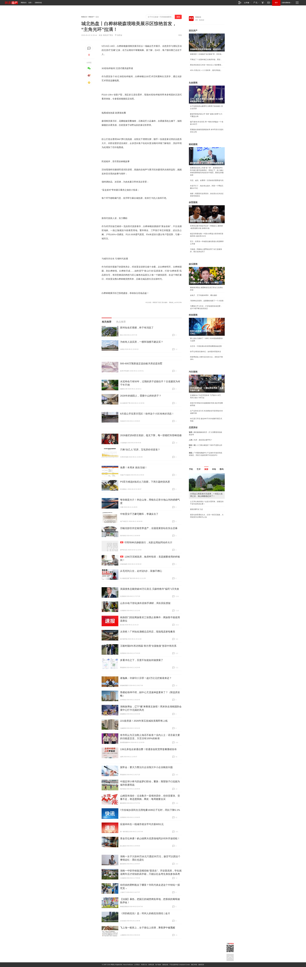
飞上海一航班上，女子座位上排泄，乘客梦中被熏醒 (147, 927)
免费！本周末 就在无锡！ (133, 467)
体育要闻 (193, 202)
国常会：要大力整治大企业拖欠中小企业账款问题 (146, 767)
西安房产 (193, 30)
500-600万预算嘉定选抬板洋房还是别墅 (141, 363)
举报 (180, 35)
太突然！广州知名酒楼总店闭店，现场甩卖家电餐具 (147, 631)
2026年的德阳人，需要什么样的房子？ (140, 395)
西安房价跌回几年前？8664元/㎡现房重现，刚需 (207, 65)
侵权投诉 (201, 964)
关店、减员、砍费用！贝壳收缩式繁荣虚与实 (207, 180)
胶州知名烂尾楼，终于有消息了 (137, 327)
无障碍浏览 (38, 2)
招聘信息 (151, 964)
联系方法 (144, 964)
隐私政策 (165, 964)
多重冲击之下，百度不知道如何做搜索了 (141, 660)
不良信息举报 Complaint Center (179, 964)
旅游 (206, 469)
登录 (276, 2)
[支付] (263, 2)
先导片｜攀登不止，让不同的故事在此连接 (206, 501)
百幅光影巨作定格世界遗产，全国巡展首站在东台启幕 (149, 528)
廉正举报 (194, 964)
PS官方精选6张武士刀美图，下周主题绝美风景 (145, 481)
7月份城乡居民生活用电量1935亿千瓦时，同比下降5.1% (150, 810)
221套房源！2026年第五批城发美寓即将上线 (144, 720)
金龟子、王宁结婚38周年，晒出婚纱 (203, 295)
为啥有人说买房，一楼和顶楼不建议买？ (141, 342)
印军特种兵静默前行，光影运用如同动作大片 (148, 542)
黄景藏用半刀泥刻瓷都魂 (199, 512)
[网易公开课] (247, 2)
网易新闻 (198, 17)
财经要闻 (193, 144)
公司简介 (137, 964)
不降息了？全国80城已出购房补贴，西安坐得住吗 (207, 59)
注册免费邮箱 (286, 2)
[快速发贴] (89, 48)
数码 (222, 469)
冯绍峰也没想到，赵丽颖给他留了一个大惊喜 (207, 301)
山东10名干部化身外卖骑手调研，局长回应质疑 (145, 603)
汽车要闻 (193, 372)
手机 (191, 469)
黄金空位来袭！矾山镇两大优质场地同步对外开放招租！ (150, 838)
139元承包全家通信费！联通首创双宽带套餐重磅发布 (148, 749)
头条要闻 (193, 83)
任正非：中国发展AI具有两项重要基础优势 (206, 346)
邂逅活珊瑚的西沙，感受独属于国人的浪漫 (206, 507)
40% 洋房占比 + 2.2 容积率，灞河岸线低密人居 (207, 70)
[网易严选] (255, 2)
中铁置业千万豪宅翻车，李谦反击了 (139, 514)
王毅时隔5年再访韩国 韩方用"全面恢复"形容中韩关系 (148, 646)
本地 (214, 469)
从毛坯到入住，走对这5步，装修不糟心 (141, 571)
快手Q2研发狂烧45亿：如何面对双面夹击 (205, 351)
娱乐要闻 (193, 264)
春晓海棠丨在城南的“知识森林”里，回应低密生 (207, 54)
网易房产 (91, 17)
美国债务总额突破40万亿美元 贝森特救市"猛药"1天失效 (149, 589)
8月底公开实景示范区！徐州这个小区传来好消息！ (147, 413)
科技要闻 (193, 315)
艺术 (199, 469)
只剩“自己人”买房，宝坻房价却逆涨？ (140, 449)
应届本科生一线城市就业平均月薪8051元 (142, 824)
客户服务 (158, 964)
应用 (29, 2)
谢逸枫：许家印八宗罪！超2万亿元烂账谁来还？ (146, 678)
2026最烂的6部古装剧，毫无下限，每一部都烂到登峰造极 (151, 435)
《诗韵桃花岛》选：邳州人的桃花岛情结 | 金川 (145, 913)
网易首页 (24, 2)
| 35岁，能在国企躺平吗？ (200, 440)
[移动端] (240, 2)
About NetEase (128, 964)
